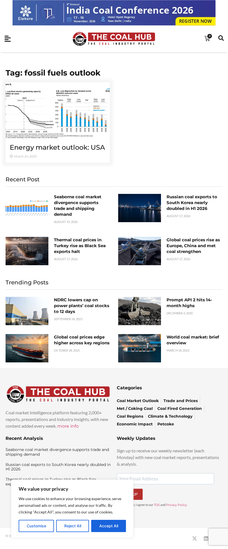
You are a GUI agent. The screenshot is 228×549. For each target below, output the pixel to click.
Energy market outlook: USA (57, 147)
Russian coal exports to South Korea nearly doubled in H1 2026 (192, 202)
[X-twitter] (195, 538)
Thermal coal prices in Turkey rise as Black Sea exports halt (80, 245)
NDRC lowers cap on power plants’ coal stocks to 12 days (81, 305)
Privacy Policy (176, 505)
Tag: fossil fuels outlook (53, 72)
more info (68, 426)
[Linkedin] (206, 538)
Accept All (108, 525)
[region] (72, 509)
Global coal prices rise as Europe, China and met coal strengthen (193, 245)
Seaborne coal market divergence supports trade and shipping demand (57, 452)
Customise (36, 525)
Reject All (72, 525)
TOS (157, 505)
